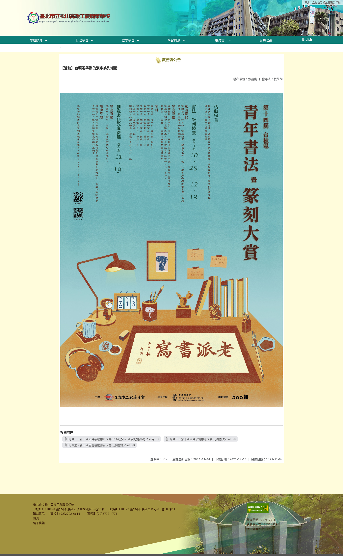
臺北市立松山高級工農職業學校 (322, 2)
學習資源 (174, 40)
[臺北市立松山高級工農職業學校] (69, 18)
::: (61, 48)
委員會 (219, 40)
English (307, 39)
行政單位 (82, 40)
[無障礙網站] (258, 512)
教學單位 (128, 40)
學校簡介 (36, 40)
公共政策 (265, 40)
